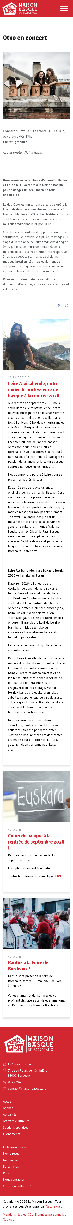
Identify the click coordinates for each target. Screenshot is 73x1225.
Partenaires (11, 1166)
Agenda (8, 1108)
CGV (30, 1214)
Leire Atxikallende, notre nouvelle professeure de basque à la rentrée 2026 (33, 389)
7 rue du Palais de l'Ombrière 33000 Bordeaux (27, 1072)
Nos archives (11, 1160)
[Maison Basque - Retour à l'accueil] (22, 3)
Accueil (7, 1101)
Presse (7, 1173)
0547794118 (17, 1082)
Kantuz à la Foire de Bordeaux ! (28, 966)
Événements (11, 1134)
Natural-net (54, 1206)
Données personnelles (50, 1214)
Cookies (8, 1219)
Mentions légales (14, 1214)
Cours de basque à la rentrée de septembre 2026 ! (36, 842)
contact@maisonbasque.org (27, 1088)
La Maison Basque (15, 1147)
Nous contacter (13, 1179)
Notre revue (11, 1153)
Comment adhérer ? (17, 1186)
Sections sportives (15, 1127)
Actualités (9, 1114)
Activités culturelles (16, 1121)
